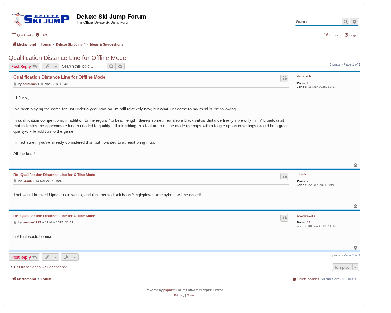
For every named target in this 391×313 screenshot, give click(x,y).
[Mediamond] (43, 18)
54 (308, 222)
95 (308, 181)
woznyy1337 (306, 215)
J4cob (301, 174)
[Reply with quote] (284, 78)
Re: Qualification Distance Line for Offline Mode (54, 175)
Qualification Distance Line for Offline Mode (67, 57)
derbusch (304, 76)
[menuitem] (41, 35)
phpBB (168, 290)
